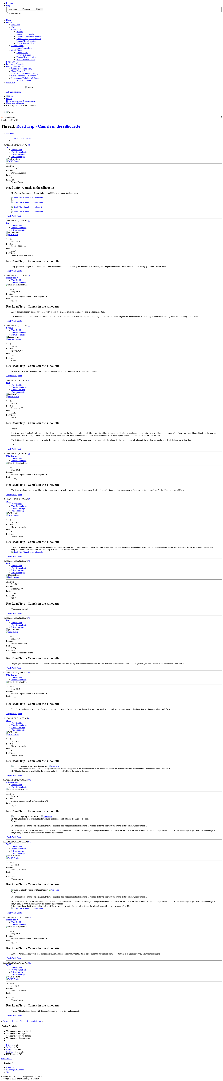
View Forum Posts (18, 152)
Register (9, 3)
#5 (29, 380)
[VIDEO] (10, 1052)
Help (8, 5)
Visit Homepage (18, 156)
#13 (29, 842)
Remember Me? (15, 13)
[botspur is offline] (13, 339)
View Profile (16, 150)
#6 (29, 454)
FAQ (13, 27)
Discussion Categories (15, 64)
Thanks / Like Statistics (26, 41)
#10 (29, 673)
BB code (9, 1045)
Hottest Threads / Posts (26, 43)
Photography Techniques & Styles (25, 78)
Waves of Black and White (13, 1021)
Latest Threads (12, 62)
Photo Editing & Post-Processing (24, 73)
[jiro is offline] (12, 235)
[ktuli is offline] (12, 396)
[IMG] (8, 1049)
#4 (29, 325)
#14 (29, 917)
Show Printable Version (21, 138)
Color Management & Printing (23, 76)
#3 (29, 275)
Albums (20, 32)
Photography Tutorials (15, 66)
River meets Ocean (33, 1021)
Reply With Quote (14, 216)
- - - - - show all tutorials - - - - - (24, 80)
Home (8, 20)
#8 (29, 561)
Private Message (18, 154)
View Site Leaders (24, 55)
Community (16, 29)
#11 (29, 718)
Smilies (9, 1047)
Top (7, 1072)
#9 (29, 618)
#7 (29, 499)
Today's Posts (22, 52)
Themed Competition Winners (29, 36)
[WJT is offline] (12, 161)
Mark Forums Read (24, 48)
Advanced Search (13, 92)
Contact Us (10, 1067)
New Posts (15, 25)
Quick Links (16, 50)
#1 (29, 145)
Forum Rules (6, 1058)
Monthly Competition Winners (29, 39)
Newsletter (10, 83)
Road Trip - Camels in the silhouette (48, 126)
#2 (29, 221)
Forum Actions (17, 45)
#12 (29, 780)
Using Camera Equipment (22, 71)
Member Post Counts (25, 34)
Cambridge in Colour (14, 1070)
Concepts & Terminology (21, 69)
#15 (29, 963)
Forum (9, 22)
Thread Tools (10, 133)
